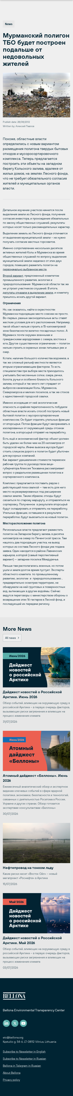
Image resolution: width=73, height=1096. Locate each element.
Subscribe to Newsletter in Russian (24, 1058)
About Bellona (11, 1072)
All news (10, 637)
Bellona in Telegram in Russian (22, 1065)
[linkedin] (6, 1023)
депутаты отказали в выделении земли (28, 292)
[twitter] (14, 1023)
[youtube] (23, 1023)
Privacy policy (11, 1079)
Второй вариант (13, 275)
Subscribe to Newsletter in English (24, 1051)
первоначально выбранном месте (25, 269)
